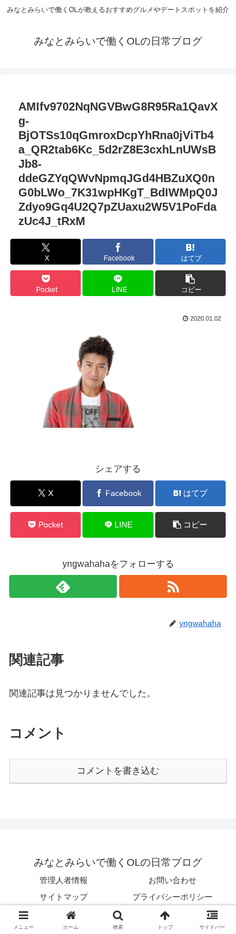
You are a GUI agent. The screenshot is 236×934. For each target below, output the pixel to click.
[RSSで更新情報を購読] (173, 586)
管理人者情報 (64, 880)
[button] (190, 283)
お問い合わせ (172, 880)
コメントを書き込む (118, 770)
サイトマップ (64, 896)
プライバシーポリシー (172, 896)
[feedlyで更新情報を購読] (63, 586)
